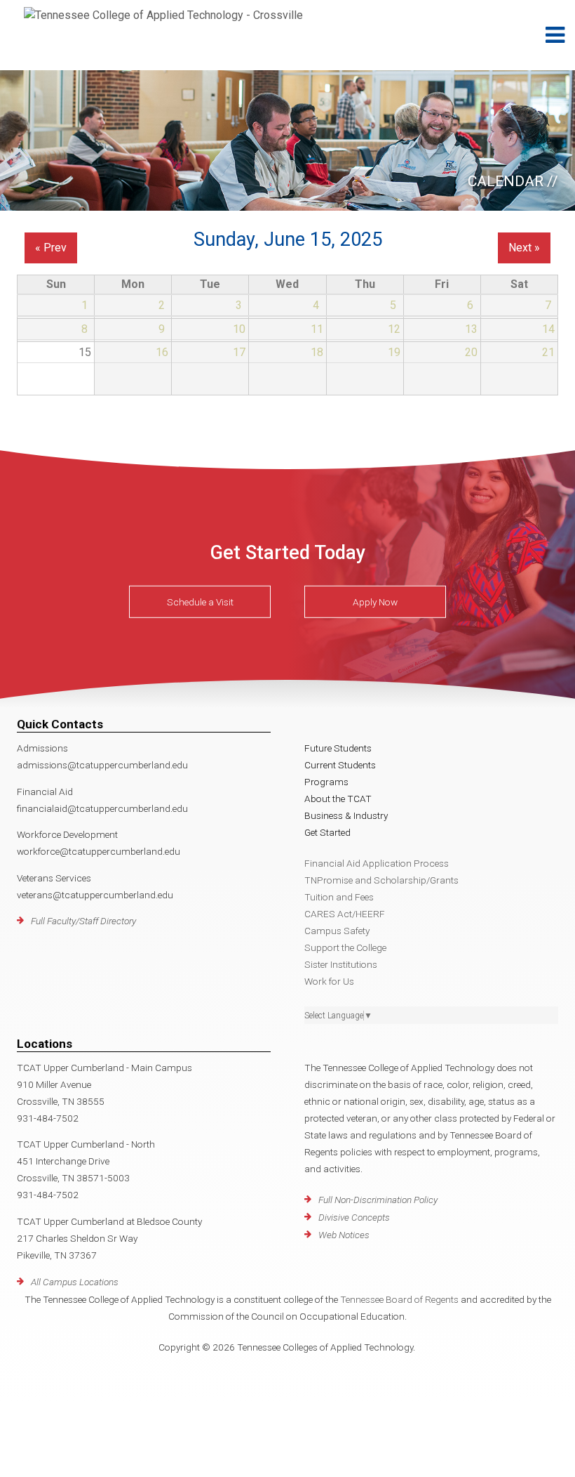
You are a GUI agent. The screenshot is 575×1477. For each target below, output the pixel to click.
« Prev (51, 247)
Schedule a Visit (200, 602)
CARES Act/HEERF (344, 913)
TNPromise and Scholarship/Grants (381, 880)
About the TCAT (338, 798)
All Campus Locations (75, 1281)
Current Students (340, 764)
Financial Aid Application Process (376, 863)
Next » (524, 247)
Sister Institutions (340, 964)
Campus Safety (337, 930)
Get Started (327, 832)
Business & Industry (346, 815)
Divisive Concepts (354, 1217)
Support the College (345, 947)
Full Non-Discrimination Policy (378, 1199)
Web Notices (344, 1234)
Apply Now (375, 602)
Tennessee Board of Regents (399, 1299)
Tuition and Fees (339, 896)
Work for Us (329, 981)
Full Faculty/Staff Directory (83, 920)
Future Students (338, 748)
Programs (326, 781)
